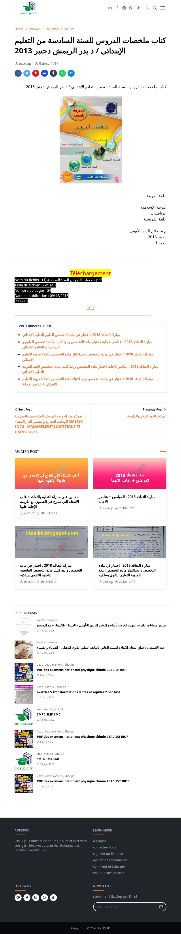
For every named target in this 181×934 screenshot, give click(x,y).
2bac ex (50, 687)
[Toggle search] (155, 8)
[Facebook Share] (18, 73)
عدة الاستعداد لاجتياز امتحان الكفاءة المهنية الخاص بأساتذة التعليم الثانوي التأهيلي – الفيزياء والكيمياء (100, 647)
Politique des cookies (108, 873)
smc (40, 709)
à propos (99, 841)
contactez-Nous (104, 847)
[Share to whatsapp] (62, 73)
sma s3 (49, 754)
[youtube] (109, 8)
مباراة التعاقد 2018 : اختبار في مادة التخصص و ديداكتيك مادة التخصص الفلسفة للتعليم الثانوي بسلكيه (51, 570)
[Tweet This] (26, 73)
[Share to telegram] (71, 73)
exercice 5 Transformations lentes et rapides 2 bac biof (78, 692)
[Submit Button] (161, 907)
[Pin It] (35, 73)
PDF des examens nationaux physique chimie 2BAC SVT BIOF (83, 781)
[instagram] (124, 8)
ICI (90, 307)
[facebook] (117, 8)
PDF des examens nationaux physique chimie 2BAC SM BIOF (82, 736)
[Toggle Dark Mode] (147, 7)
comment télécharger (109, 866)
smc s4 (59, 709)
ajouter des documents (110, 860)
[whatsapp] (131, 8)
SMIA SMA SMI (48, 759)
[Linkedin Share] (44, 73)
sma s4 (59, 754)
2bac (40, 665)
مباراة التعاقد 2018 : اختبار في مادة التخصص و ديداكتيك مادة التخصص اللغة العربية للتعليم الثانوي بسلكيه (127, 570)
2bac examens (54, 665)
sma (40, 754)
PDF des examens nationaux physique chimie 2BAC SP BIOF (82, 670)
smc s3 (48, 709)
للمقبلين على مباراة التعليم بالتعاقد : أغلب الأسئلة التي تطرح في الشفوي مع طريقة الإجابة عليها (50, 501)
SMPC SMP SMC (48, 714)
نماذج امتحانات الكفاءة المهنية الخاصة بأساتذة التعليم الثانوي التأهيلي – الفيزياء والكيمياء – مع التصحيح (101, 625)
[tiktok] (138, 8)
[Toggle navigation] (162, 8)
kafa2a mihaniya (47, 620)
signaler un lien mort (108, 854)
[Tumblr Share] (53, 73)
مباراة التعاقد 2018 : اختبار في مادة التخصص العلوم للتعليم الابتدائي (71, 334)
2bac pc (69, 665)
